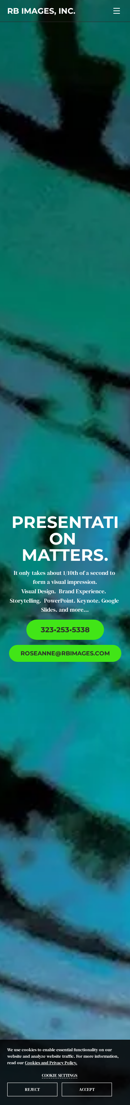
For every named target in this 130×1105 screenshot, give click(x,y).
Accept (87, 1089)
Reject (32, 1089)
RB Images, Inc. (41, 11)
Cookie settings (59, 1075)
